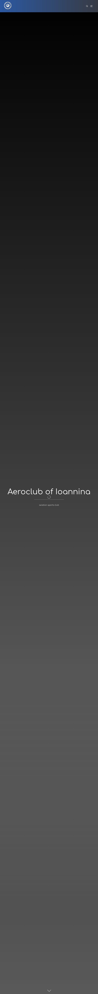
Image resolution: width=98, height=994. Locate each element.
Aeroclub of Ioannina (49, 492)
